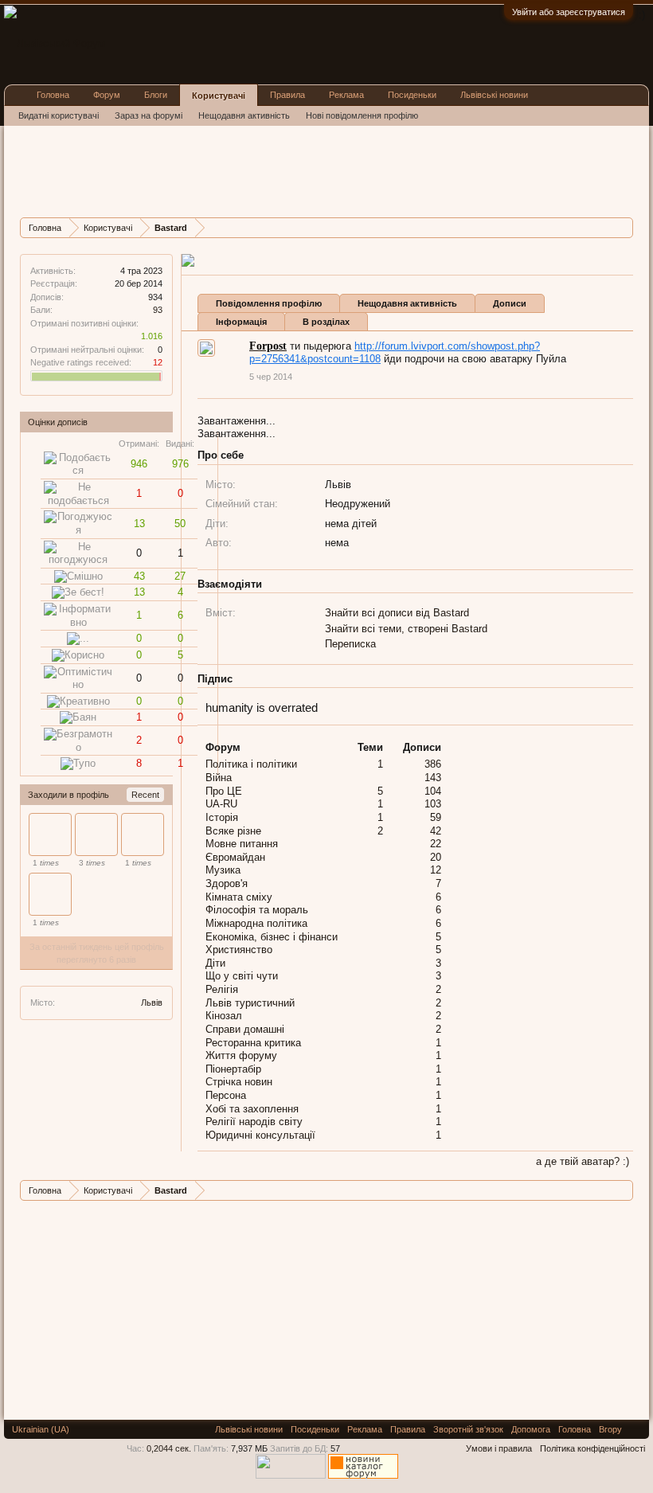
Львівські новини (494, 95)
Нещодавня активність (407, 303)
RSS (635, 1429)
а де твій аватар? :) (582, 1161)
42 (435, 831)
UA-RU (221, 804)
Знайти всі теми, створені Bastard (406, 629)
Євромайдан (235, 857)
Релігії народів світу (254, 1122)
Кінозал (223, 1016)
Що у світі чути (241, 976)
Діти (215, 963)
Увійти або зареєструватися (568, 12)
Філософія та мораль (256, 910)
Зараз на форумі (148, 115)
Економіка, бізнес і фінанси (271, 937)
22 (435, 844)
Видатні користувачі (58, 115)
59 (435, 817)
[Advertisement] (310, 169)
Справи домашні (244, 1029)
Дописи (509, 303)
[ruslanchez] (142, 834)
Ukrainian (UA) (40, 1429)
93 (157, 310)
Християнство (238, 950)
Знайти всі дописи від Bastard (397, 613)
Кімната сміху (238, 897)
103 (432, 804)
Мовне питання (241, 844)
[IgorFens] (96, 834)
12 (435, 870)
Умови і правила (499, 1448)
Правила (287, 95)
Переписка (350, 644)
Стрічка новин (238, 1082)
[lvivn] (50, 834)
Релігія (221, 989)
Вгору (610, 1429)
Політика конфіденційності (592, 1448)
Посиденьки (412, 95)
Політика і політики (251, 764)
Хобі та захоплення (252, 1109)
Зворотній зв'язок (468, 1429)
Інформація (241, 321)
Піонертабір (233, 1069)
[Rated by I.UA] (291, 1475)
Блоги (155, 95)
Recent (145, 794)
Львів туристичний (250, 1003)
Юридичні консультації (260, 1135)
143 (432, 778)
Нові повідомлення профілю (362, 115)
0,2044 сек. (169, 1448)
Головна (53, 95)
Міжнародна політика (256, 923)
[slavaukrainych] (50, 894)
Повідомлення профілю (269, 303)
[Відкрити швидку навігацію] (623, 227)
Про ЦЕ (223, 791)
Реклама (346, 95)
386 (432, 764)
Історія (221, 817)
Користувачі (218, 95)
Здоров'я (226, 883)
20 (435, 857)
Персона (225, 1095)
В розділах (326, 321)
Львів (151, 1002)
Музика (222, 870)
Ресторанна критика (253, 1043)
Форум (106, 95)
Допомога (530, 1429)
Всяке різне (233, 831)
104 (432, 791)
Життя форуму (241, 1055)
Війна (218, 778)
